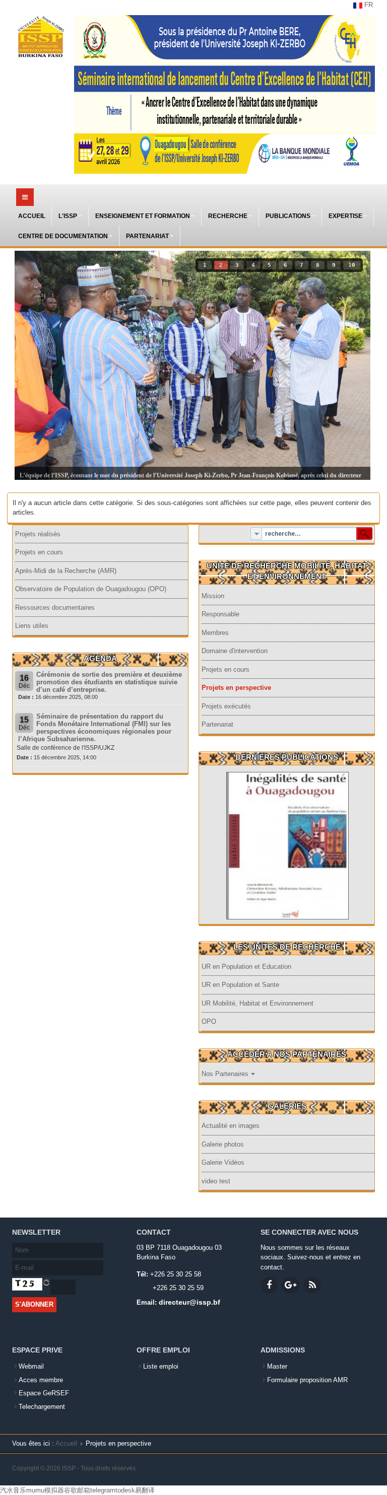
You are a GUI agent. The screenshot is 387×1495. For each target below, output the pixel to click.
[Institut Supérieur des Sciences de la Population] (40, 36)
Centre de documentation (63, 236)
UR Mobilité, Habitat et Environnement (257, 1003)
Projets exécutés (226, 706)
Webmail (31, 1366)
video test (216, 1181)
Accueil (31, 216)
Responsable (220, 614)
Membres (215, 632)
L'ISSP (67, 216)
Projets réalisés (37, 534)
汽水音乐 (13, 1490)
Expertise (345, 216)
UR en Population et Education (246, 966)
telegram (102, 1490)
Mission (213, 596)
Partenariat (147, 236)
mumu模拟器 (45, 1490)
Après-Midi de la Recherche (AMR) (65, 571)
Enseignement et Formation (142, 216)
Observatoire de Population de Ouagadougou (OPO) (90, 589)
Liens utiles (31, 625)
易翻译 (145, 1490)
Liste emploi (160, 1366)
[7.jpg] (287, 845)
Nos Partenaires (225, 1074)
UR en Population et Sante (240, 984)
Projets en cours (39, 552)
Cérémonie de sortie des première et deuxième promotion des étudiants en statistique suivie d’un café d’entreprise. (109, 682)
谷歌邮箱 (77, 1490)
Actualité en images (231, 1125)
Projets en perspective (236, 687)
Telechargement (42, 1406)
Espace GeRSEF (44, 1393)
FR (367, 5)
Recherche (227, 216)
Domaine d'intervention (235, 651)
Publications (288, 216)
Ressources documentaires (55, 607)
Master (277, 1366)
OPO (209, 1021)
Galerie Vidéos (223, 1162)
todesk (125, 1490)
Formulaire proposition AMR (307, 1380)
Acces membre (41, 1380)
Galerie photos (223, 1144)
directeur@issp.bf (189, 1302)
